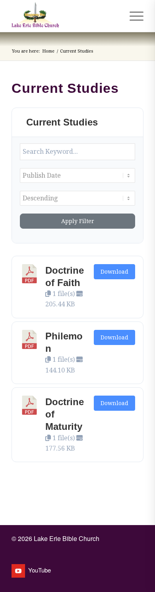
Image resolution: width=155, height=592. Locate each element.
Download (114, 272)
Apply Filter (77, 221)
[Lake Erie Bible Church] (64, 16)
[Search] (114, 16)
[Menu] (132, 16)
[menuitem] (114, 16)
